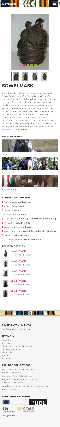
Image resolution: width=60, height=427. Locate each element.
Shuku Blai (7, 352)
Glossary (6, 343)
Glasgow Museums (13, 383)
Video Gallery (8, 340)
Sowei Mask (18, 251)
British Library (10, 389)
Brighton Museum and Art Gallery (20, 379)
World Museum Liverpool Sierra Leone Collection (27, 386)
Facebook (7, 358)
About (5, 355)
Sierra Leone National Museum (17, 346)
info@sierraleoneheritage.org (16, 329)
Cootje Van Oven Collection (17, 376)
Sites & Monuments (11, 349)
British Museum (11, 373)
